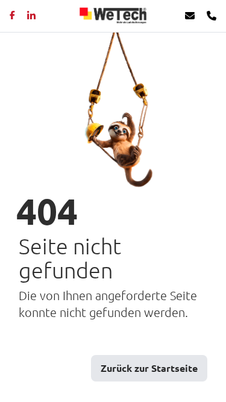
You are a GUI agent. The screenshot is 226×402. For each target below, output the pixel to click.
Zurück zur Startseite (149, 368)
